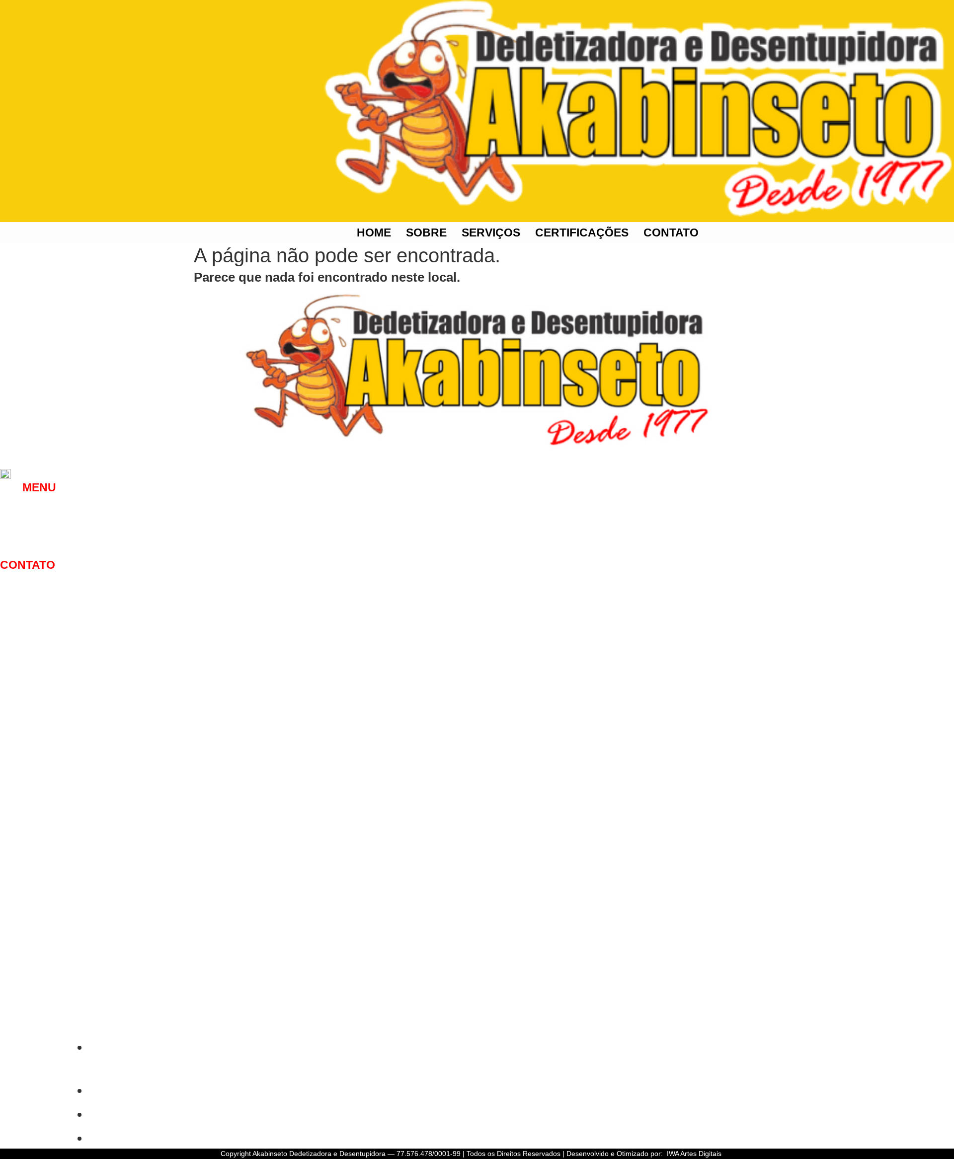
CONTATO (671, 232)
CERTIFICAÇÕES (582, 232)
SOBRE (426, 232)
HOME (374, 232)
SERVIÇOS (491, 232)
